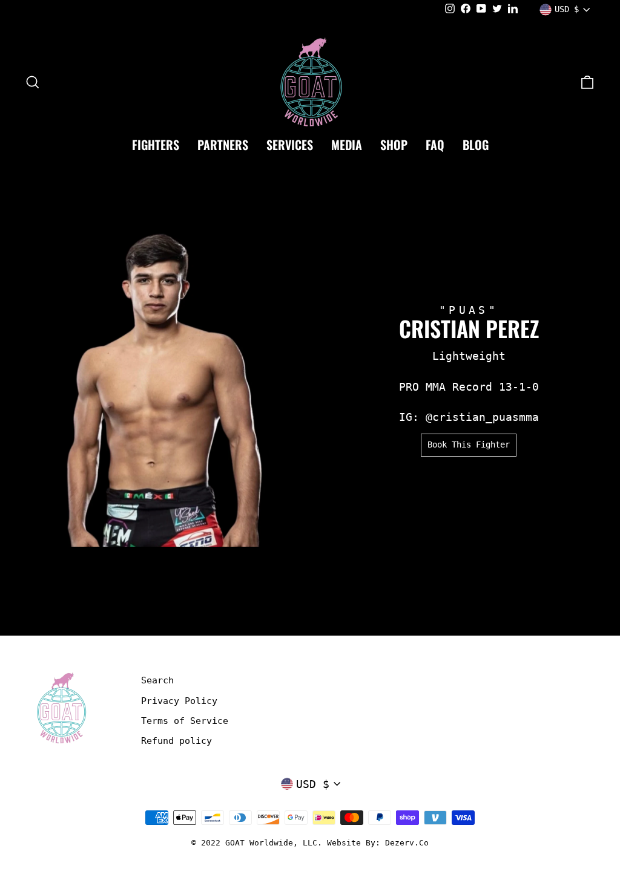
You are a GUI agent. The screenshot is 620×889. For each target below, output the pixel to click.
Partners (222, 144)
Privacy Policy (179, 700)
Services (289, 144)
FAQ (435, 144)
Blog (476, 144)
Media (346, 144)
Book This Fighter (468, 444)
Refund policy (176, 740)
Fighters (155, 144)
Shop (393, 144)
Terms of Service (184, 720)
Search (157, 680)
